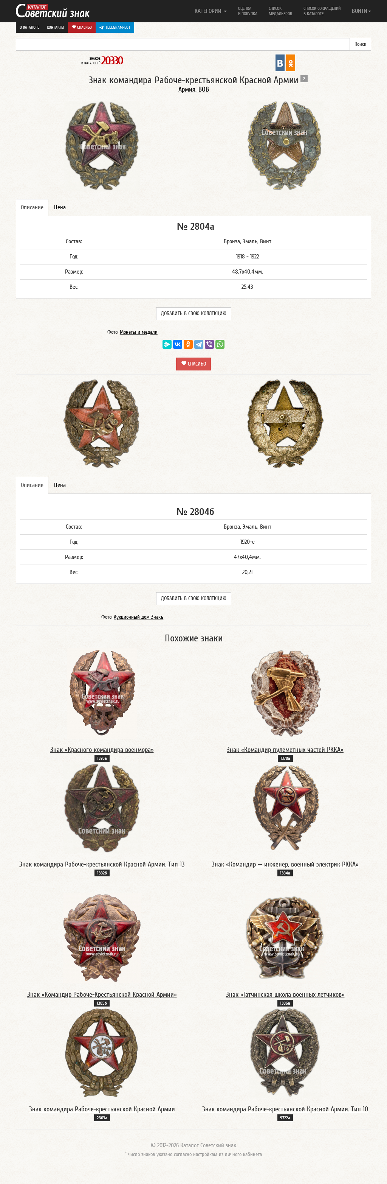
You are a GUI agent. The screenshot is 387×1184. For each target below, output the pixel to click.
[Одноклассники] (188, 344)
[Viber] (209, 344)
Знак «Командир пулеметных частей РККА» (285, 750)
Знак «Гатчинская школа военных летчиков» (285, 995)
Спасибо (84, 27)
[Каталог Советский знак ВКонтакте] (280, 62)
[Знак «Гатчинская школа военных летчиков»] (285, 937)
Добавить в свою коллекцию (193, 314)
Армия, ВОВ (193, 89)
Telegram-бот (117, 27)
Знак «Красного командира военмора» (102, 750)
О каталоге (29, 27)
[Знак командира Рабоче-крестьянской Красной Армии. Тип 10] (285, 1052)
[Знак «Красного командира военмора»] (102, 692)
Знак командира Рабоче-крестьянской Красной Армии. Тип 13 (101, 864)
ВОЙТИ (359, 11)
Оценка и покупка (247, 11)
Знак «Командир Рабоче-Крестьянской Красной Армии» (102, 995)
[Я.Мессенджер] (167, 344)
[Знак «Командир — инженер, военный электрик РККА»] (285, 807)
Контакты (55, 27)
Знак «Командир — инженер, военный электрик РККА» (285, 864)
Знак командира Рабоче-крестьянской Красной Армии (102, 1109)
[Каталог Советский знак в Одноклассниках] (290, 62)
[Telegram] (198, 344)
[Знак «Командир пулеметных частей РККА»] (285, 692)
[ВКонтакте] (177, 344)
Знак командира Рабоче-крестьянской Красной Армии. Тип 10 (285, 1109)
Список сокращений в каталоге (322, 11)
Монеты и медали (139, 332)
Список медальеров (280, 11)
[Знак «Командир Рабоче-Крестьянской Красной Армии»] (102, 937)
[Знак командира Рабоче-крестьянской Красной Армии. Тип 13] (102, 807)
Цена (60, 207)
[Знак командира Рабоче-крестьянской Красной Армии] (101, 1052)
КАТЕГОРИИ (209, 11)
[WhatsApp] (219, 344)
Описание (32, 207)
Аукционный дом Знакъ (138, 617)
